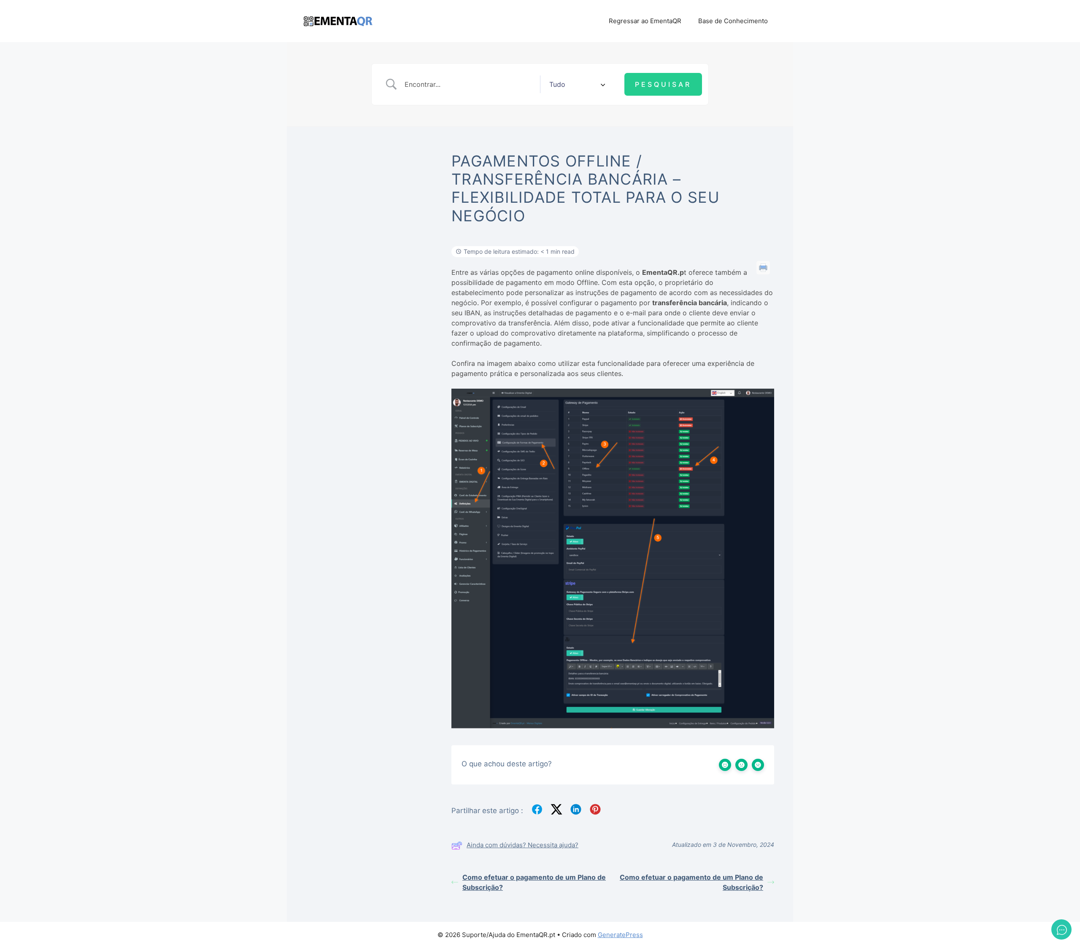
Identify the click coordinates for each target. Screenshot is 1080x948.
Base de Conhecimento (733, 21)
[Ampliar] (763, 399)
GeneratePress (620, 935)
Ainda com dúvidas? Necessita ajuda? (522, 845)
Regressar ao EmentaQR (645, 21)
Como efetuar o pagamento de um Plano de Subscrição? (534, 882)
